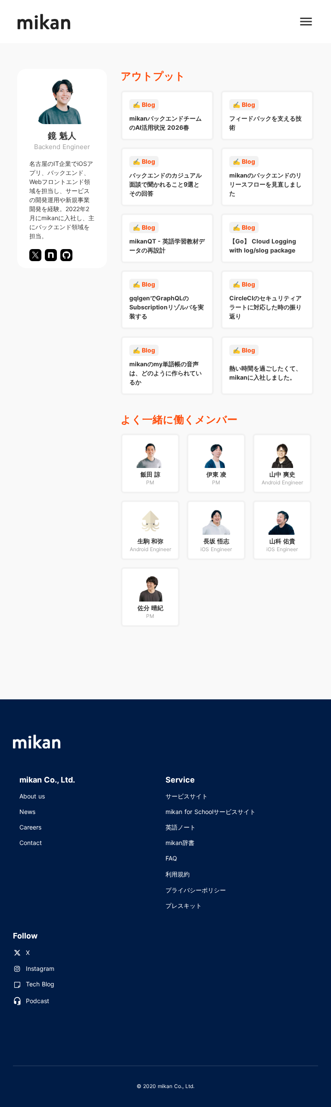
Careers (30, 827)
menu (306, 21)
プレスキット (184, 905)
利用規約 (178, 874)
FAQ (171, 858)
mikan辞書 (180, 842)
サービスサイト (187, 796)
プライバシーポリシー (196, 890)
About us (32, 796)
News (27, 811)
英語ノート (181, 827)
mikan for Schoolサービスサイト (211, 811)
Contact (30, 842)
